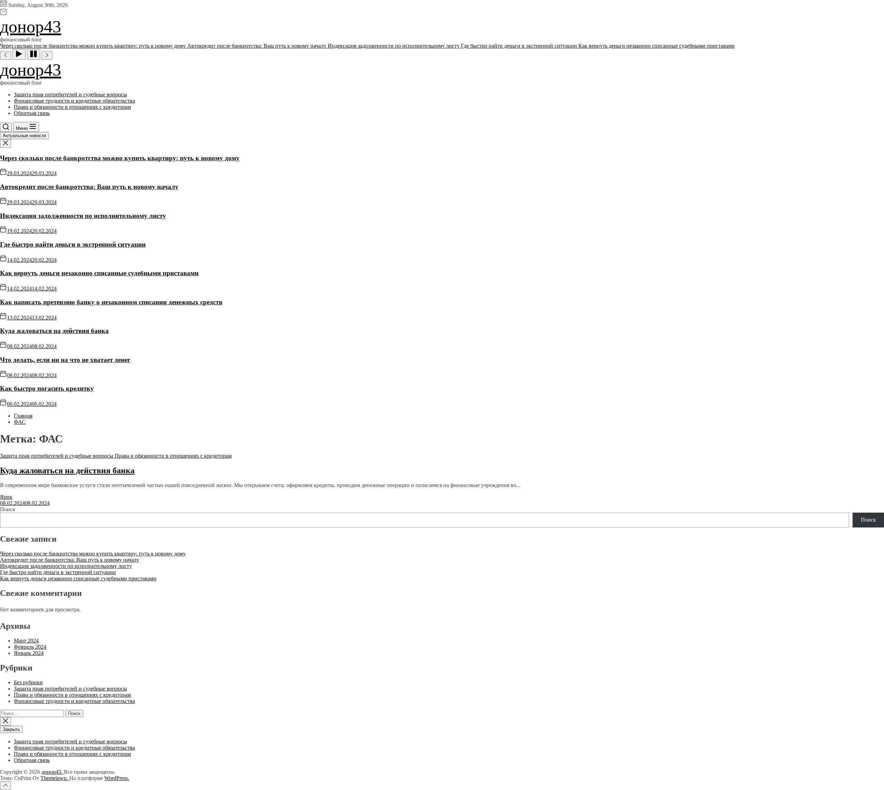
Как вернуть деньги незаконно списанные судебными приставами (99, 273)
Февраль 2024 (30, 647)
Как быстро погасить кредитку (47, 388)
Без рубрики (28, 682)
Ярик (6, 497)
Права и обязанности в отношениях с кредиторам (72, 107)
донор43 (30, 26)
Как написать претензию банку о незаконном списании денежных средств (111, 302)
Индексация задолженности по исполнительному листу (83, 215)
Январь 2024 (29, 653)
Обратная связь (32, 113)
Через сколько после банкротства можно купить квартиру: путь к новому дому (120, 158)
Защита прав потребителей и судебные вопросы (70, 94)
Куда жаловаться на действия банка (54, 330)
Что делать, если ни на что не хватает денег (65, 359)
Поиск (7, 509)
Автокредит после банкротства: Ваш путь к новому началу (89, 186)
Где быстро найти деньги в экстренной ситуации (73, 244)
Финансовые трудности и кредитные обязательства (74, 101)
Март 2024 (26, 641)
